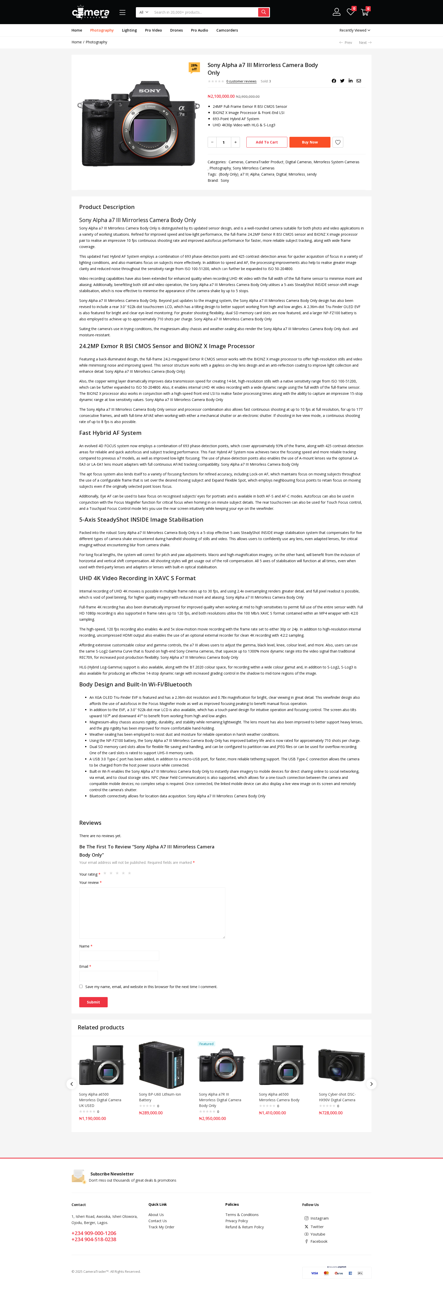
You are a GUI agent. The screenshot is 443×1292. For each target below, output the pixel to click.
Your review (90, 882)
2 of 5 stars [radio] (112, 874)
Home (77, 30)
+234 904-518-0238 (94, 1239)
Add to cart (267, 142)
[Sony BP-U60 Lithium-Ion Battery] (161, 1064)
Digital (281, 174)
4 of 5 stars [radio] (125, 874)
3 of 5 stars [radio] (118, 874)
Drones (176, 30)
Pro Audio (199, 30)
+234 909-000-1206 (94, 1233)
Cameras (236, 161)
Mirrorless (296, 174)
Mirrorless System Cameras (336, 161)
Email (85, 966)
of (182, 256)
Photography (102, 30)
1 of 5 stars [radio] (106, 874)
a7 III (244, 174)
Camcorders (227, 30)
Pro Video (153, 30)
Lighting (129, 30)
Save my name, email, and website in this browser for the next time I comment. (151, 986)
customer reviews (241, 81)
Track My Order (161, 1226)
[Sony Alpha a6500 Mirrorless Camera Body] (281, 1064)
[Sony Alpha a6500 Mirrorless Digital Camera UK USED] (101, 1064)
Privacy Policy (236, 1220)
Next (363, 42)
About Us (156, 1214)
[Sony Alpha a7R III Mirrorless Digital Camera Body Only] (221, 1064)
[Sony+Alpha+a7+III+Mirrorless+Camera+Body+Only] (342, 81)
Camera (267, 174)
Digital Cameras (298, 161)
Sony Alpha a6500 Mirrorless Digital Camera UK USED (100, 1100)
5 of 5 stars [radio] (131, 874)
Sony (225, 180)
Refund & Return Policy (244, 1226)
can (225, 268)
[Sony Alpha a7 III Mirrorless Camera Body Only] (334, 81)
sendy (312, 174)
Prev (348, 42)
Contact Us (157, 1220)
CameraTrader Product (264, 161)
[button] (144, 12)
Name (86, 946)
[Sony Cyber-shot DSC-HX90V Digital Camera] (341, 1064)
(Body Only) (228, 174)
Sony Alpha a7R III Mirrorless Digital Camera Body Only (220, 1100)
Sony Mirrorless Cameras (254, 168)
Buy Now (310, 142)
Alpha (254, 174)
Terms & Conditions (242, 1214)
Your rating (89, 874)
